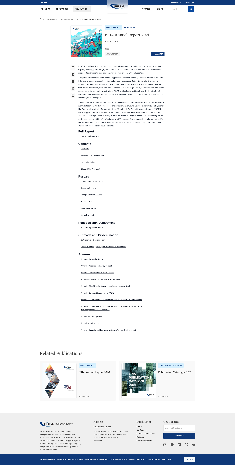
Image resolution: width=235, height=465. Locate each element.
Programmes (62, 9)
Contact (139, 426)
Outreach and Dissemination (93, 240)
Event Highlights (88, 162)
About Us (45, 9)
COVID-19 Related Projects (92, 181)
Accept (190, 459)
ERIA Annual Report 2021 (91, 136)
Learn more (166, 459)
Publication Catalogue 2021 (174, 372)
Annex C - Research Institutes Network (97, 272)
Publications (81, 9)
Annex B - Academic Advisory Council (96, 266)
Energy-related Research (91, 194)
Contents (85, 148)
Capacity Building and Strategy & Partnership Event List (112, 330)
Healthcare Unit (87, 201)
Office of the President (90, 169)
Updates (146, 9)
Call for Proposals (144, 440)
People (44, 2)
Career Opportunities (145, 433)
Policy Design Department (92, 227)
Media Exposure (95, 316)
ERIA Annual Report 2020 (94, 372)
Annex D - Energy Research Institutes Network (100, 279)
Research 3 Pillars (88, 188)
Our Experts (141, 430)
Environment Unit (88, 208)
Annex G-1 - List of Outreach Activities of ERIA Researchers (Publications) (111, 299)
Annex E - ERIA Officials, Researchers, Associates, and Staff (105, 286)
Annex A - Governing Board (92, 259)
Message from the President (93, 155)
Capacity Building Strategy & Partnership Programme (103, 246)
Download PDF (158, 54)
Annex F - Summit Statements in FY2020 (98, 293)
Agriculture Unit (88, 215)
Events (160, 9)
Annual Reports (68, 19)
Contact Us (189, 2)
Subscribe (179, 435)
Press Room (176, 2)
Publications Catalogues (171, 365)
